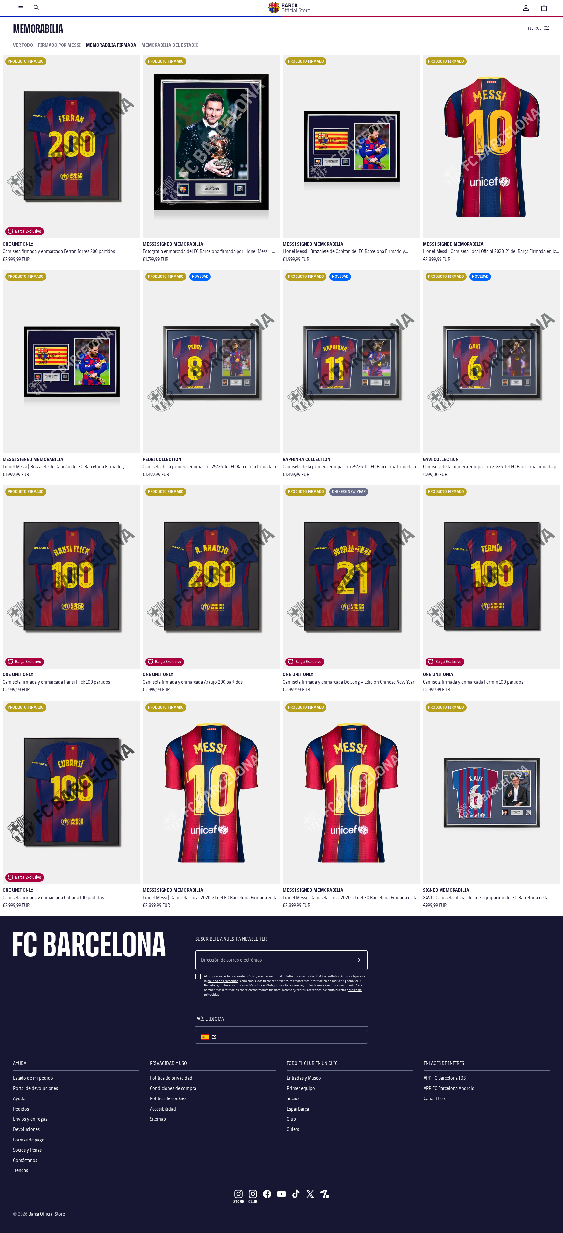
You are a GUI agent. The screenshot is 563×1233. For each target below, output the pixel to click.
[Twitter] (310, 1194)
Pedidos (21, 1108)
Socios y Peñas (27, 1150)
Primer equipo (301, 1088)
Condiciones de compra (173, 1088)
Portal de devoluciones (35, 1088)
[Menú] (21, 8)
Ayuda (19, 1098)
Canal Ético (434, 1098)
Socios (293, 1098)
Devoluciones (26, 1129)
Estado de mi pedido (33, 1078)
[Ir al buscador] (36, 8)
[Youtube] (281, 1194)
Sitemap (158, 1119)
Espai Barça (298, 1108)
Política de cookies (168, 1098)
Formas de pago (29, 1139)
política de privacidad (222, 981)
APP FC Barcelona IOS (445, 1078)
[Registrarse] (358, 960)
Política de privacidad (171, 1078)
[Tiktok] (296, 1194)
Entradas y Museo (304, 1078)
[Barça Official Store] (289, 8)
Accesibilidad (163, 1108)
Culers (293, 1129)
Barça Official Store (46, 1214)
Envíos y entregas (30, 1119)
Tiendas (20, 1170)
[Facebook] (267, 1194)
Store (238, 1201)
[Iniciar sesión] (526, 8)
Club (291, 1119)
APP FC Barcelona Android (449, 1088)
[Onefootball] (324, 1194)
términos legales (351, 976)
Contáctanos (25, 1160)
